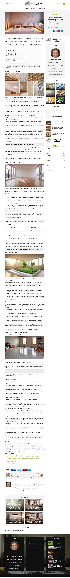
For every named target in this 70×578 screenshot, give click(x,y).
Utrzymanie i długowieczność (11, 59)
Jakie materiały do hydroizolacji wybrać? (60, 88)
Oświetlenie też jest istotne (12, 463)
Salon (56, 162)
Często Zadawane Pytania (11, 60)
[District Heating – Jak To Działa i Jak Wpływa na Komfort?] (50, 561)
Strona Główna (28, 8)
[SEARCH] (64, 4)
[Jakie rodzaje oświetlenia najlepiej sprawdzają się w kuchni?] (48, 134)
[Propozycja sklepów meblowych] (48, 111)
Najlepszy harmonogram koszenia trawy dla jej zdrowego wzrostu (57, 543)
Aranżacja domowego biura (57, 116)
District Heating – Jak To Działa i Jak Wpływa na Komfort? (57, 561)
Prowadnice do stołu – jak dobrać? (60, 95)
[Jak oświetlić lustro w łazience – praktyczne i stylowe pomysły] (48, 128)
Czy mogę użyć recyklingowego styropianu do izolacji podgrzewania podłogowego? (22, 61)
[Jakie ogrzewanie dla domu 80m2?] (34, 518)
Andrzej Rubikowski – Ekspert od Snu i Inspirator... (60, 101)
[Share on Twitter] (57, 31)
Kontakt (39, 8)
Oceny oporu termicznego (11, 53)
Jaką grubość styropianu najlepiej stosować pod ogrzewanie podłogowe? (20, 64)
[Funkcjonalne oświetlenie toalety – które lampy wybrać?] (50, 557)
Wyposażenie (56, 158)
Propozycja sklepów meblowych (57, 110)
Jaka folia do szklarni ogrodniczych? (50, 88)
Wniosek (8, 67)
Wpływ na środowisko (10, 56)
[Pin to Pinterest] (59, 31)
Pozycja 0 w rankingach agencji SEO (51, 102)
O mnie (43, 8)
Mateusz (14, 482)
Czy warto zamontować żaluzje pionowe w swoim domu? (51, 94)
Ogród (56, 153)
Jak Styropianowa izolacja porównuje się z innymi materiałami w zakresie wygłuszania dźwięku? (24, 66)
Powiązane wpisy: (11, 68)
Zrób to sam (56, 170)
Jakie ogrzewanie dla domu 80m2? (34, 521)
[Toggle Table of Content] (39, 50)
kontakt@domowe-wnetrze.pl (32, 546)
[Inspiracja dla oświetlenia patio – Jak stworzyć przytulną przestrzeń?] (48, 123)
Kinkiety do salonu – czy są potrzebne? (15, 455)
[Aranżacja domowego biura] (48, 117)
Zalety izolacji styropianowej (11, 54)
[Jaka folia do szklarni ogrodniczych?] (50, 86)
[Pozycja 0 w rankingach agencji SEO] (50, 100)
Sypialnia (56, 165)
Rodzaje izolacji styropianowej (11, 51)
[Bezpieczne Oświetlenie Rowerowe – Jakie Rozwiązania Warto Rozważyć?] (50, 552)
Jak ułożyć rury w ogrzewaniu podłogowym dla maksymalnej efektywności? (22, 456)
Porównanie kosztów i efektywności (13, 58)
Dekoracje (56, 151)
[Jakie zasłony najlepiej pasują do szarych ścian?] (50, 566)
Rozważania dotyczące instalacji (12, 55)
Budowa (55, 14)
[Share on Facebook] (54, 31)
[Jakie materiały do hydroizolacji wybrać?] (60, 86)
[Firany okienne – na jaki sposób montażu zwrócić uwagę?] (50, 547)
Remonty (56, 160)
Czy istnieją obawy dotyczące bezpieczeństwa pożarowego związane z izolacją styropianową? (24, 65)
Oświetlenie (56, 155)
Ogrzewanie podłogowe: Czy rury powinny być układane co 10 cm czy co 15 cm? (23, 458)
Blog (34, 8)
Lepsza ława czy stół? (11, 461)
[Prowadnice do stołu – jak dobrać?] (60, 93)
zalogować (11, 530)
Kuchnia (56, 167)
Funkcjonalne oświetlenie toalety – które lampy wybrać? (57, 557)
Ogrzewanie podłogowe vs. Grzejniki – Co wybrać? (17, 459)
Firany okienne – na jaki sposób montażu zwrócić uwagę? (57, 547)
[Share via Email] (62, 31)
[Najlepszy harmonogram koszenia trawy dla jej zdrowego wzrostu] (50, 543)
